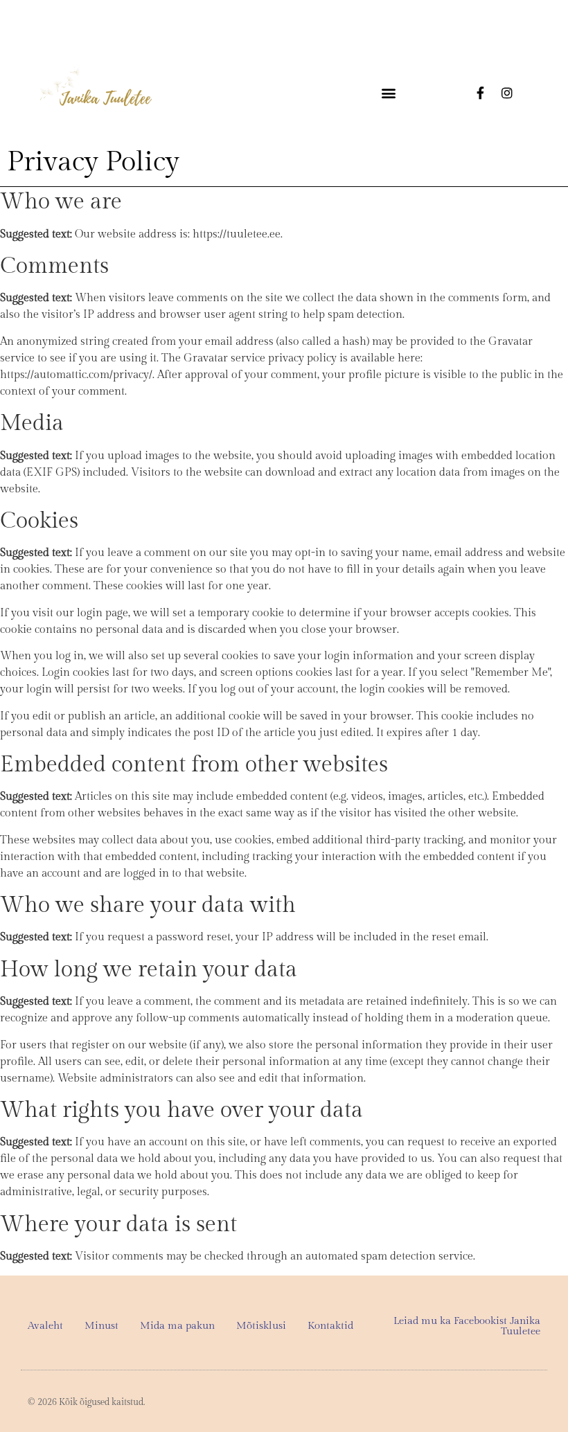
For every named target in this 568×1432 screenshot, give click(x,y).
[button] (388, 93)
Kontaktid (330, 1326)
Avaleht (45, 1326)
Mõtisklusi (261, 1326)
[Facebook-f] (480, 93)
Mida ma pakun (177, 1326)
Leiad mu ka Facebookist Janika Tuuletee (466, 1326)
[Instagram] (507, 93)
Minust (101, 1326)
